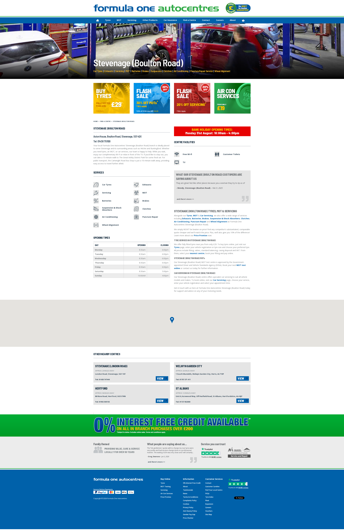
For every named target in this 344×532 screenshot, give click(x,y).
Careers (220, 20)
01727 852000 (185, 402)
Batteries (136, 71)
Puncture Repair (198, 221)
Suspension (156, 71)
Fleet (207, 500)
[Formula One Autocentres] (156, 8)
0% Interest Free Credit (192, 483)
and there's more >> (185, 199)
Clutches (168, 71)
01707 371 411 (185, 379)
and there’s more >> (156, 462)
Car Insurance (170, 20)
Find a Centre (189, 20)
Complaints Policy (189, 500)
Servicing (132, 20)
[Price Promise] (238, 8)
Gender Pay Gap (189, 514)
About (233, 20)
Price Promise (200, 235)
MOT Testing (166, 486)
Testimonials (188, 490)
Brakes (145, 71)
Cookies (186, 504)
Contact (206, 20)
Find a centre (105, 121)
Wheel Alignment (222, 71)
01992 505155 (104, 402)
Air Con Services (167, 493)
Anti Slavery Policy (190, 511)
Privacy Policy (188, 507)
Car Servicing (206, 215)
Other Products (150, 20)
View (160, 378)
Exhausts (108, 71)
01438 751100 (104, 141)
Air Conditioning (181, 71)
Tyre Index (209, 497)
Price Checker (188, 518)
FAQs (207, 493)
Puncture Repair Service (201, 71)
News (185, 493)
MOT (119, 20)
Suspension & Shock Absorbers (225, 218)
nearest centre (197, 253)
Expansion (209, 504)
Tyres (108, 20)
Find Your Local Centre (213, 490)
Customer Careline (212, 486)
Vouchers (208, 511)
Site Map (208, 514)
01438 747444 (104, 379)
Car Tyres (97, 71)
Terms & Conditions (190, 497)
